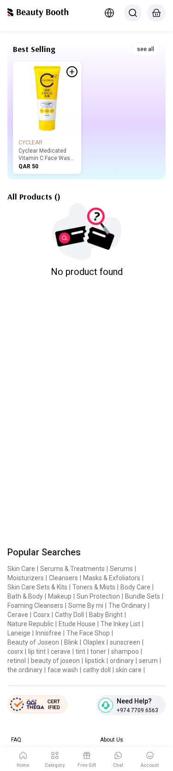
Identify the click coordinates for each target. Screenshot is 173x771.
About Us (111, 740)
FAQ (16, 740)
